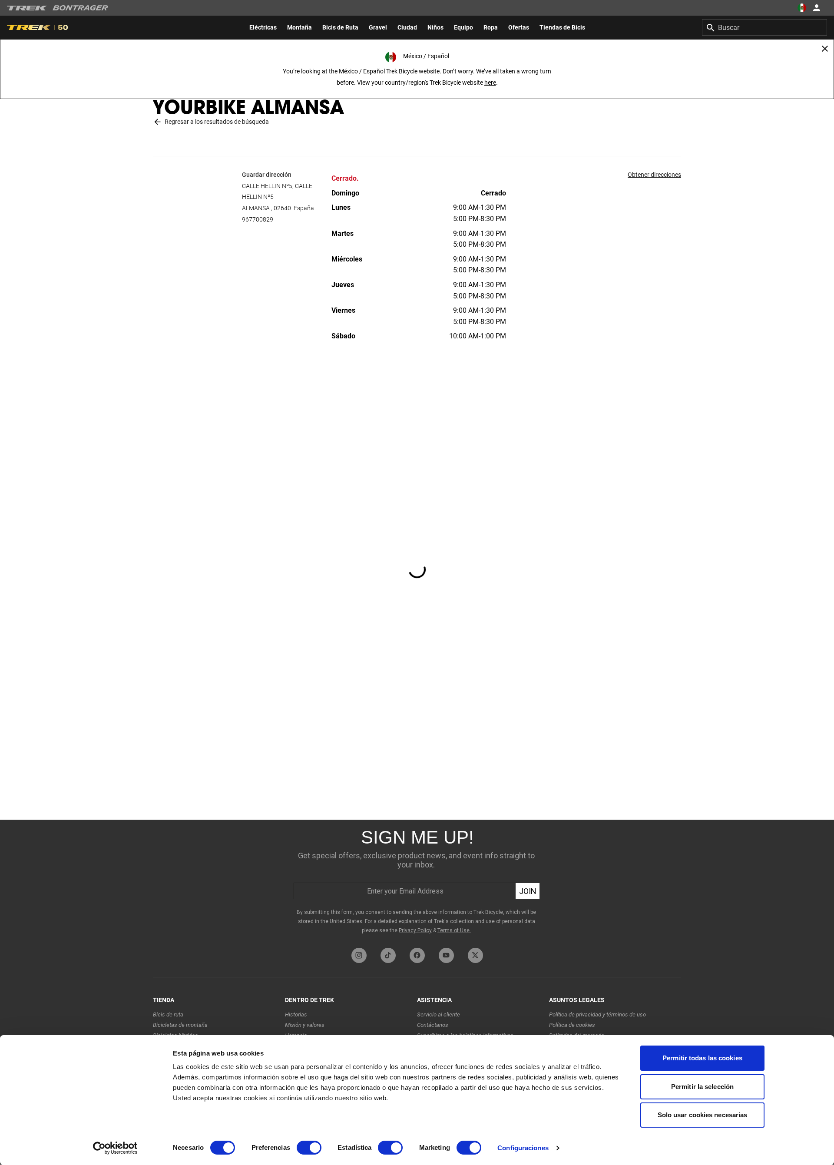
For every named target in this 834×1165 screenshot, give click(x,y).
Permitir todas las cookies (702, 1058)
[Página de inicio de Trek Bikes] (27, 8)
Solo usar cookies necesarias (703, 1115)
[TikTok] (388, 955)
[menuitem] (263, 27)
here (490, 82)
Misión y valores (304, 1025)
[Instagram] (359, 955)
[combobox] (764, 27)
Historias (296, 1014)
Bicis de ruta (168, 1014)
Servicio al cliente (438, 1014)
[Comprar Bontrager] (80, 7)
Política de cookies (572, 1025)
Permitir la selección (702, 1086)
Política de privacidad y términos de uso (597, 1014)
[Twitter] (475, 955)
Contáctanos (432, 1025)
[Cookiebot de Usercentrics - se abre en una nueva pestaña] (115, 1148)
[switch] (309, 1148)
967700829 (257, 219)
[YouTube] (446, 955)
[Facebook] (417, 955)
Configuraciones (523, 1148)
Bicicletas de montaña (180, 1025)
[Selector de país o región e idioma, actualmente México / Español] (802, 7)
